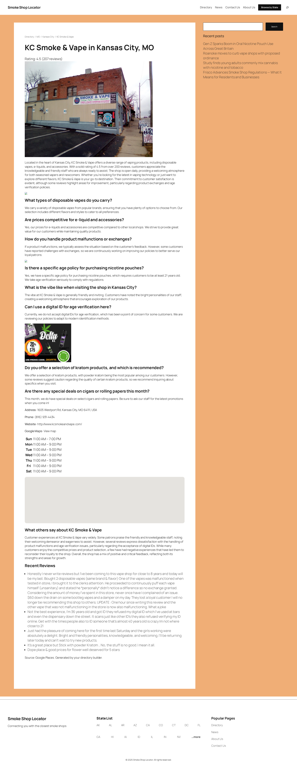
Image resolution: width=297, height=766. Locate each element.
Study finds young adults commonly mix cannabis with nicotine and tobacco (240, 65)
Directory (29, 36)
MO (38, 36)
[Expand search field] (286, 7)
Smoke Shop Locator (24, 7)
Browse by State (269, 7)
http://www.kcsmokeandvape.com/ (59, 424)
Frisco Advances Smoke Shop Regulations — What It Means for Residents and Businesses (242, 74)
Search (274, 26)
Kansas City (48, 36)
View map (50, 431)
